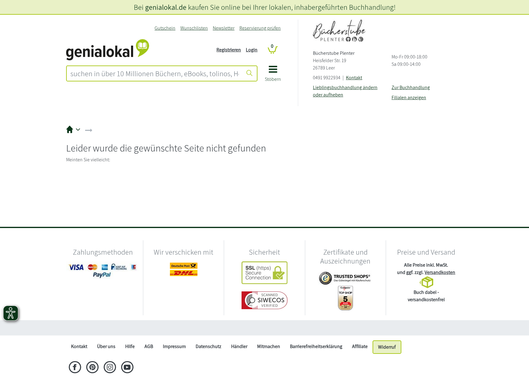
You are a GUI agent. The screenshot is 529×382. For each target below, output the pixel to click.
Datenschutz (208, 346)
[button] (273, 76)
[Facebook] (75, 368)
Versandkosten (440, 272)
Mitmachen (268, 346)
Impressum (174, 346)
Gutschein (165, 28)
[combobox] (154, 73)
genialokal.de (165, 7)
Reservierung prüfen (260, 28)
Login (251, 50)
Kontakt (354, 77)
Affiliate (360, 346)
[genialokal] (107, 49)
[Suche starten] (249, 73)
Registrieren (228, 50)
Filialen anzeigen (409, 97)
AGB (148, 346)
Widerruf (387, 347)
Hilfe (130, 346)
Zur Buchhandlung (411, 87)
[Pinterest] (92, 368)
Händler (239, 346)
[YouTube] (127, 368)
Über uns (106, 346)
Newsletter (223, 28)
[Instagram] (109, 368)
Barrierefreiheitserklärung (316, 346)
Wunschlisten (194, 28)
